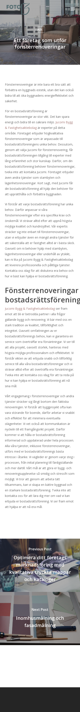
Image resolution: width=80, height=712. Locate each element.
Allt (39, 29)
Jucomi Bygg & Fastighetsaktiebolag (30, 308)
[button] (72, 9)
